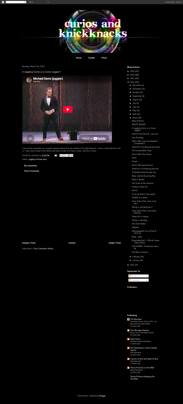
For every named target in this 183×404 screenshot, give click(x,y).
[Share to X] (66, 155)
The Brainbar (136, 319)
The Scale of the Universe (142, 183)
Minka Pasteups (136, 370)
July (135, 103)
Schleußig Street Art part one (144, 172)
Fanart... (135, 161)
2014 (132, 75)
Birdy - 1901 (137, 237)
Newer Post (28, 243)
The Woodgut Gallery (139, 330)
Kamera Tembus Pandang (140, 341)
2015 (132, 71)
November (137, 89)
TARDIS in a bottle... (140, 198)
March (135, 118)
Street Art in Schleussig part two (145, 169)
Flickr (104, 58)
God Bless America (140, 252)
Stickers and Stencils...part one (145, 134)
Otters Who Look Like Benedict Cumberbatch (145, 142)
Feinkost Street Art (139, 187)
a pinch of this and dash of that (144, 359)
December (137, 85)
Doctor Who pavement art (142, 165)
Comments (135, 280)
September (137, 96)
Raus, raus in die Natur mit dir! (142, 333)
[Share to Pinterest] (71, 155)
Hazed (134, 190)
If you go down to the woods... (144, 194)
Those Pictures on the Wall (142, 368)
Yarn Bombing (137, 138)
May (135, 110)
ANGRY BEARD (138, 124)
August (136, 100)
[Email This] (60, 155)
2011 (132, 265)
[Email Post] (56, 155)
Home (79, 58)
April (135, 114)
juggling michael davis (38, 159)
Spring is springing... (140, 220)
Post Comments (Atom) (43, 249)
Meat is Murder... (139, 179)
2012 (132, 82)
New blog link (135, 361)
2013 (132, 78)
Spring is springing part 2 (142, 207)
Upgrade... (136, 227)
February (136, 257)
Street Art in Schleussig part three (146, 147)
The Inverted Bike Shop (141, 151)
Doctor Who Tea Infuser (141, 154)
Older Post (115, 243)
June (135, 107)
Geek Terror (135, 339)
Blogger (102, 396)
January (136, 260)
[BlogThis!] (63, 155)
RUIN (134, 158)
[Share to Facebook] (69, 155)
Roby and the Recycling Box (143, 176)
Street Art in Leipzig (140, 216)
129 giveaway (135, 353)
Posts (133, 276)
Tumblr (91, 58)
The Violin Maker (139, 224)
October (136, 92)
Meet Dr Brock (138, 121)
